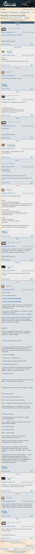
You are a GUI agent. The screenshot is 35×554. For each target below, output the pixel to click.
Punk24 (17, 24)
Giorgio (17, 140)
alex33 (17, 91)
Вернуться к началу (5, 44)
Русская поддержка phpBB (17, 552)
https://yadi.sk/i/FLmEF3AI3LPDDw (12, 301)
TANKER (17, 68)
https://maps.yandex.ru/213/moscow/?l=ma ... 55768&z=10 (17, 314)
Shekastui (17, 262)
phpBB (14, 550)
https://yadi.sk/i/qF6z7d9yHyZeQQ (12, 298)
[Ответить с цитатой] (31, 44)
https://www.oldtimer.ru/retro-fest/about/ (13, 35)
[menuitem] (4, 9)
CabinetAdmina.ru (23, 551)
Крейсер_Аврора (17, 47)
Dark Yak (17, 160)
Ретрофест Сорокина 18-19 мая (13, 15)
